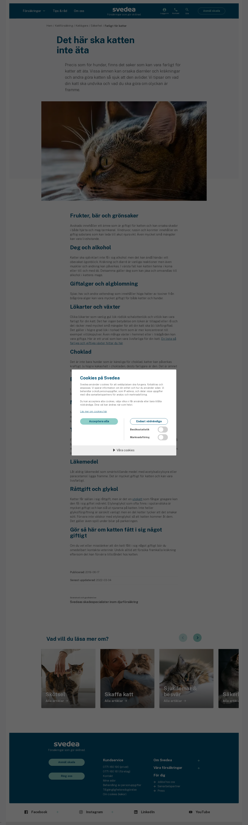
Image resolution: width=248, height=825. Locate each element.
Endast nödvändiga (149, 421)
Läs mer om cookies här (93, 411)
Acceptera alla (99, 421)
